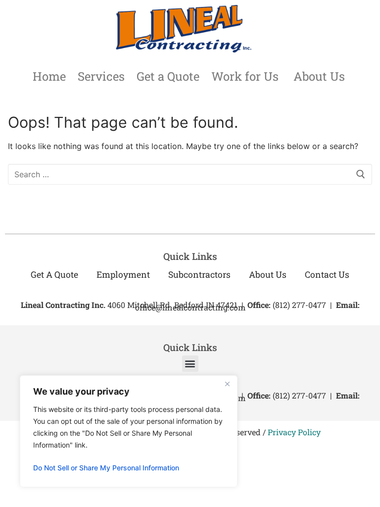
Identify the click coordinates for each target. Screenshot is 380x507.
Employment (123, 274)
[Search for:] (190, 174)
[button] (190, 363)
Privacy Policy (294, 432)
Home (49, 76)
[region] (129, 431)
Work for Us (245, 76)
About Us (319, 76)
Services (101, 76)
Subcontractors (199, 274)
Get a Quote (168, 76)
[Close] (227, 384)
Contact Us (327, 274)
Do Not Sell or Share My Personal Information (106, 467)
